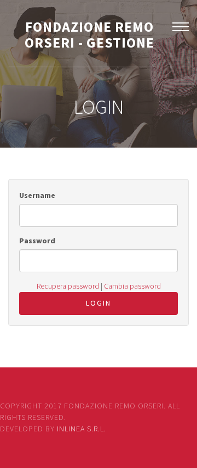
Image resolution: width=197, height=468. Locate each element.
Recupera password (68, 286)
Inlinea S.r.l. (81, 429)
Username (37, 195)
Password (37, 240)
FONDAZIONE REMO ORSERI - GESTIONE (89, 34)
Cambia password (132, 286)
